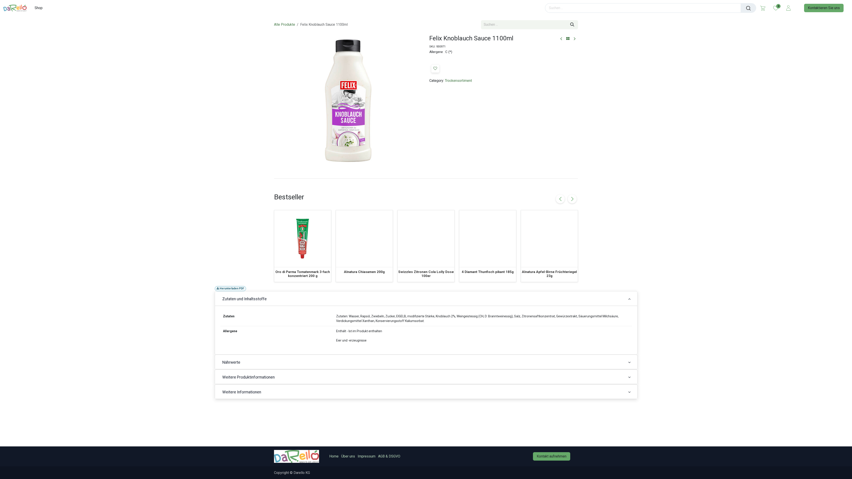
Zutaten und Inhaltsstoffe (244, 299)
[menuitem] (40, 8)
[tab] (426, 178)
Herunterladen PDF (231, 288)
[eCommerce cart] (762, 8)
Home (334, 456)
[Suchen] (748, 8)
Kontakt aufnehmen (551, 456)
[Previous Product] (561, 39)
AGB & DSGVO (389, 456)
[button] (435, 68)
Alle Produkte (284, 24)
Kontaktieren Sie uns (824, 8)
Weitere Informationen (241, 392)
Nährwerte (231, 362)
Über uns (348, 456)
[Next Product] (574, 39)
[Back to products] (568, 39)
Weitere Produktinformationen (248, 377)
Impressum (366, 456)
